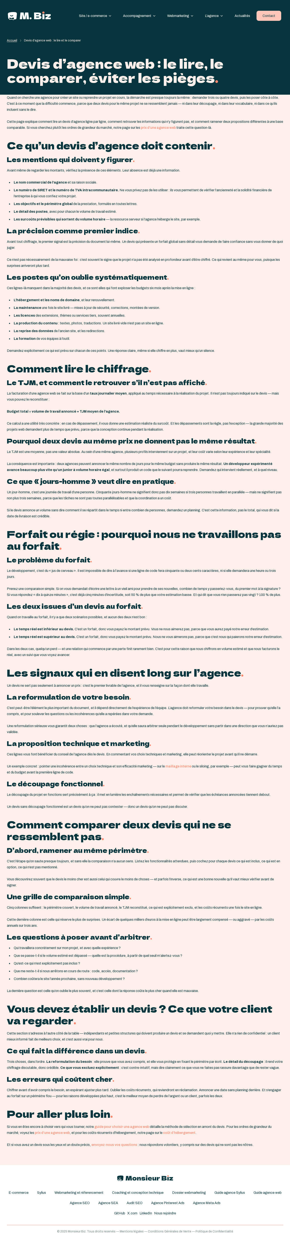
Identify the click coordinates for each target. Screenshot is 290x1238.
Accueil (12, 40)
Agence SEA (108, 1203)
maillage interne (178, 766)
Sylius (41, 1192)
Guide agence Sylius (229, 1192)
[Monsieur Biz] (29, 15)
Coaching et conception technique (138, 1192)
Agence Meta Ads (206, 1203)
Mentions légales (132, 1231)
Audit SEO (135, 1203)
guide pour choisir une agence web (121, 1127)
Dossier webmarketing (189, 1192)
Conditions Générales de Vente (169, 1231)
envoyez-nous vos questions (114, 1145)
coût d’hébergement (179, 1133)
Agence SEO (80, 1203)
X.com (132, 1213)
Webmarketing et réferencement (79, 1192)
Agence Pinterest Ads (167, 1203)
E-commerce (19, 1192)
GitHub (119, 1213)
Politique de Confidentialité (214, 1231)
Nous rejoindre (165, 1213)
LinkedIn (146, 1213)
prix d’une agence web (158, 127)
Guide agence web (268, 1192)
